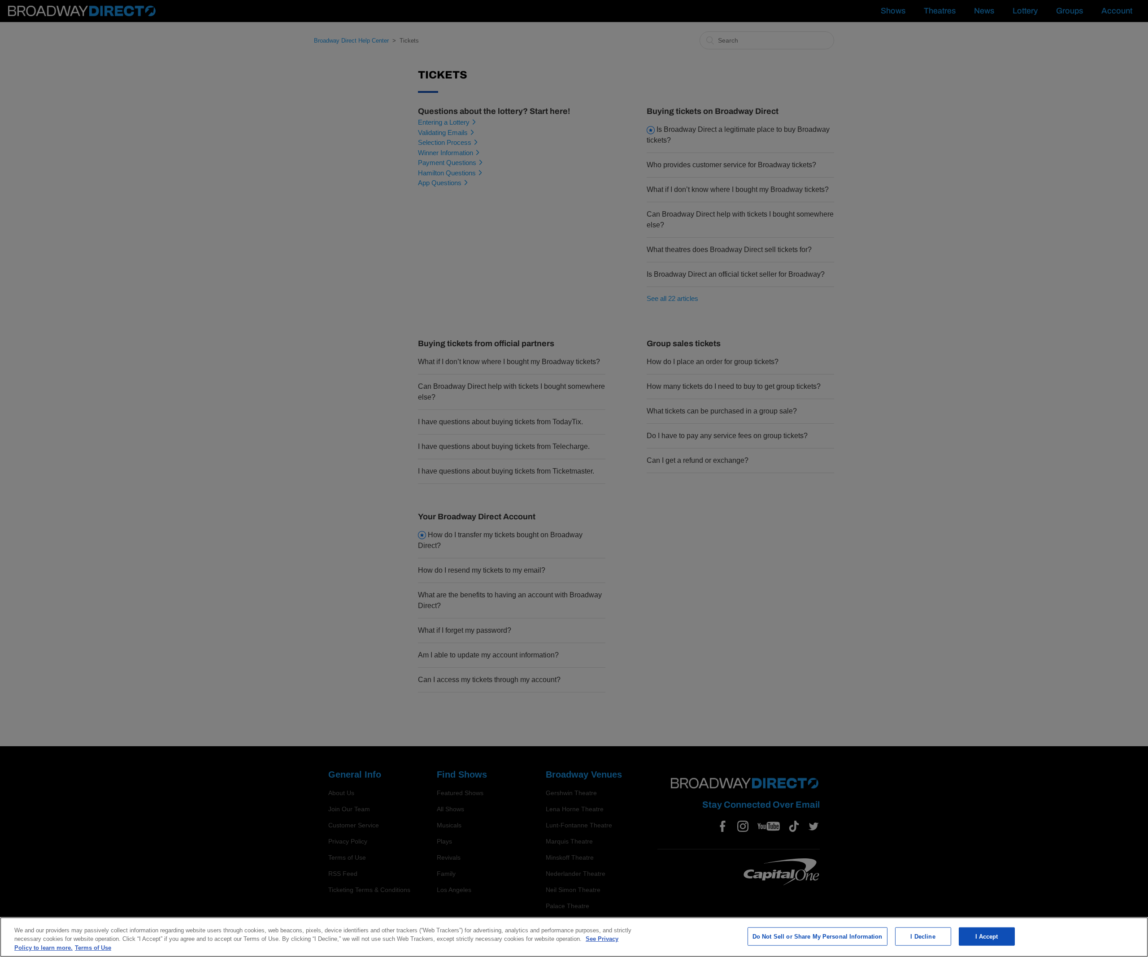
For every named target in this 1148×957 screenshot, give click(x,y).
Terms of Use (93, 947)
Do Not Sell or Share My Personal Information (817, 936)
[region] (574, 937)
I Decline (922, 936)
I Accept (986, 936)
